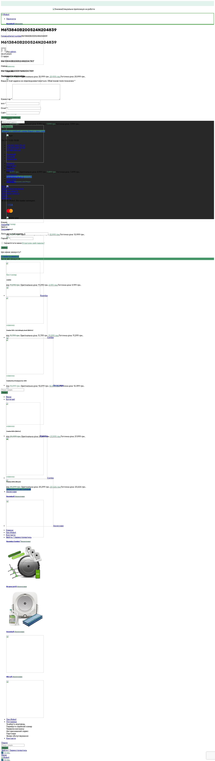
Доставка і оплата (10, 193)
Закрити (5, 225)
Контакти (6, 198)
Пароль (5, 238)
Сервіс (5, 196)
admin (13, 51)
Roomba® (14, 24)
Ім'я (3, 103)
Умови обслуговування (13, 189)
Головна (5, 36)
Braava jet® (16, 586)
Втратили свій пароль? (33, 243)
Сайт (3, 113)
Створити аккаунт (10, 256)
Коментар (6, 99)
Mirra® (14, 677)
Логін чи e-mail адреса (13, 234)
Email (4, 108)
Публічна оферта (10, 191)
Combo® (18, 182)
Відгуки (5, 186)
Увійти (4, 248)
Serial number (15, 36)
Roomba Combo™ (18, 541)
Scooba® (15, 632)
